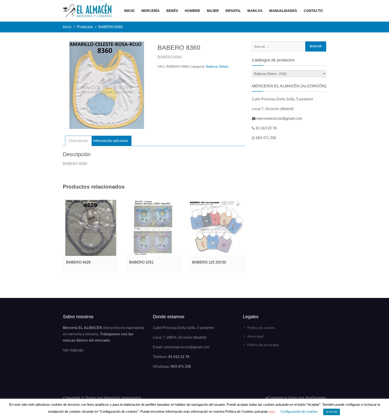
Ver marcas (73, 350)
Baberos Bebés (217, 66)
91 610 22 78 (266, 128)
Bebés (172, 11)
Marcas (254, 11)
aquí (272, 411)
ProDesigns (315, 398)
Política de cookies (261, 328)
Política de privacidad (263, 345)
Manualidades (283, 11)
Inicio (129, 11)
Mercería (150, 11)
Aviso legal (255, 336)
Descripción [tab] (78, 141)
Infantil (233, 11)
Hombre (192, 11)
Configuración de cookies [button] (299, 411)
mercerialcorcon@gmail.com (279, 118)
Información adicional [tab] (110, 141)
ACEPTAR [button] (331, 411)
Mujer (213, 11)
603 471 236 (266, 138)
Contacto (313, 11)
